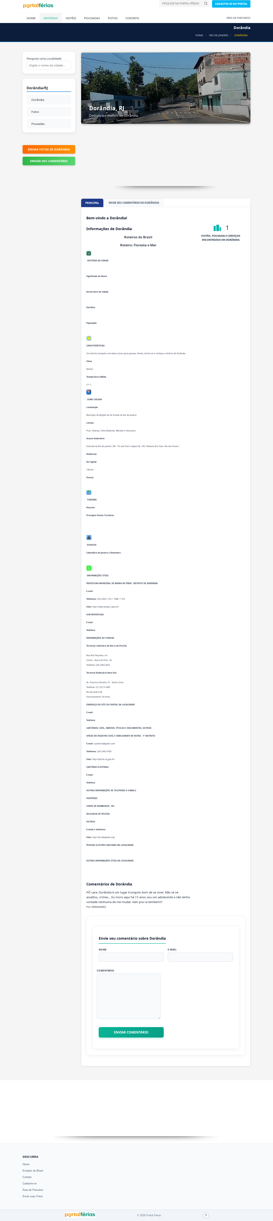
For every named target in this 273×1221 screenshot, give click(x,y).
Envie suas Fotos (33, 1196)
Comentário (105, 970)
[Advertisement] (166, 158)
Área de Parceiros (33, 1189)
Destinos (51, 18)
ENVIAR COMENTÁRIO (131, 1032)
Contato (132, 18)
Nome (103, 949)
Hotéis (71, 18)
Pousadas (92, 18)
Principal (92, 203)
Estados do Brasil (33, 1170)
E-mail (172, 949)
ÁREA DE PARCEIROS (238, 18)
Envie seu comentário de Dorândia (134, 203)
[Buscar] (205, 3)
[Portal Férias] (38, 7)
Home (31, 18)
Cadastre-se (30, 1183)
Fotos (113, 18)
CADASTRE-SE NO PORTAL (231, 4)
